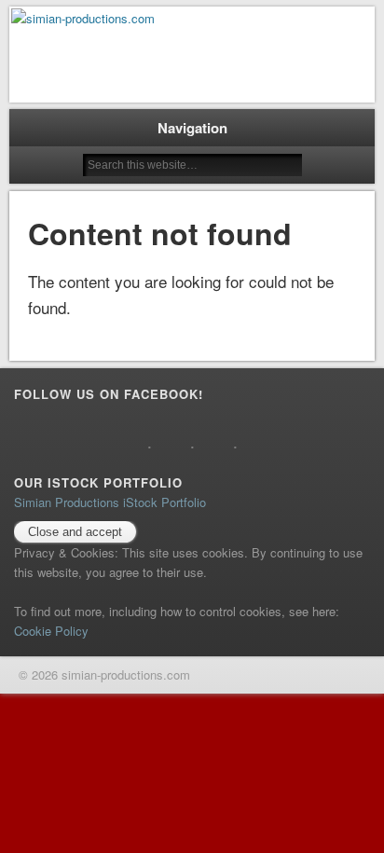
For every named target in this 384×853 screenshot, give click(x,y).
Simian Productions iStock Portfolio (110, 502)
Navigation (192, 127)
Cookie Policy (51, 631)
